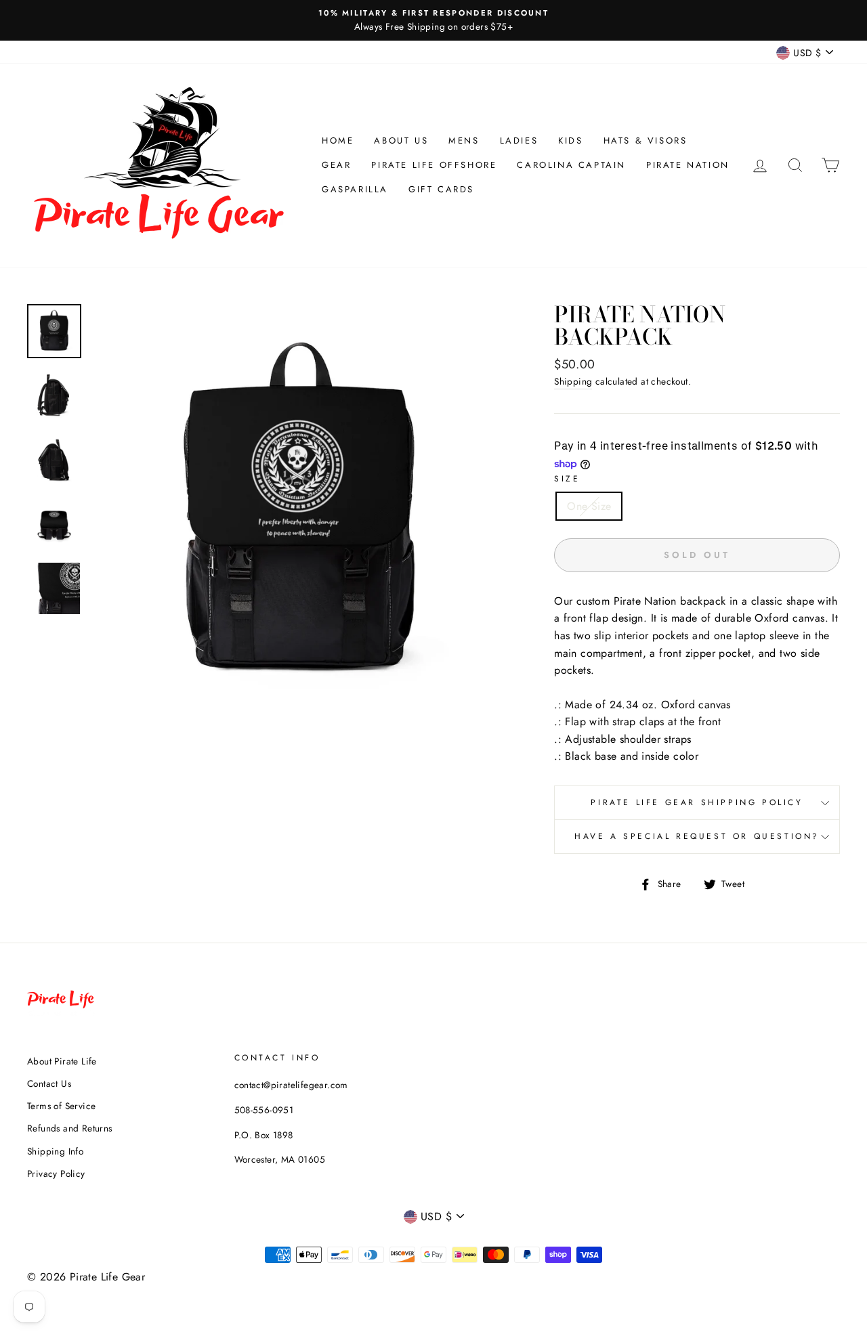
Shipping (573, 381)
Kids (570, 140)
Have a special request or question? (697, 836)
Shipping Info (55, 1151)
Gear (336, 164)
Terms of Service (61, 1106)
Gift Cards (441, 189)
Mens (463, 140)
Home (338, 140)
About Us (401, 140)
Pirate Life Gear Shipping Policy (697, 802)
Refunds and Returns (69, 1128)
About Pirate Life (62, 1061)
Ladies (519, 140)
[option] (433, 20)
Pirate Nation (687, 164)
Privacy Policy (56, 1173)
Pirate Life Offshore (433, 164)
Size (567, 479)
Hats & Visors (646, 140)
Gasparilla (355, 189)
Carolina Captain (571, 164)
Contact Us (49, 1083)
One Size (589, 506)
